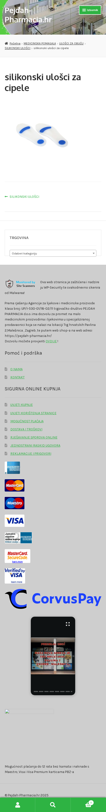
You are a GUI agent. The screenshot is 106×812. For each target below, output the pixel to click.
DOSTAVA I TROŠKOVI (26, 429)
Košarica (81, 801)
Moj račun (17, 805)
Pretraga (53, 805)
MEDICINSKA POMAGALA (40, 43)
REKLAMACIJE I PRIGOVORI (30, 453)
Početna (15, 43)
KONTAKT (17, 377)
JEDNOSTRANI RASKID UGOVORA (35, 445)
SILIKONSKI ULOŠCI (17, 48)
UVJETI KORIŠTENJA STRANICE (33, 413)
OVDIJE (51, 341)
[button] (53, 656)
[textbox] (53, 253)
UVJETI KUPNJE (21, 405)
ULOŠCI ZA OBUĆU (71, 43)
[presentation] (36, 691)
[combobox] (53, 253)
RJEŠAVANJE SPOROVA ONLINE (33, 437)
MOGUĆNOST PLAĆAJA (27, 421)
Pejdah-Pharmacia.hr (28, 14)
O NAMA (16, 369)
